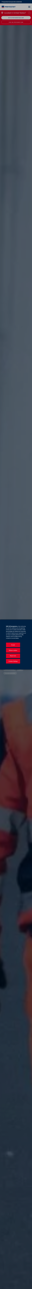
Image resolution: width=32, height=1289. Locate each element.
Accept (13, 645)
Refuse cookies (13, 650)
